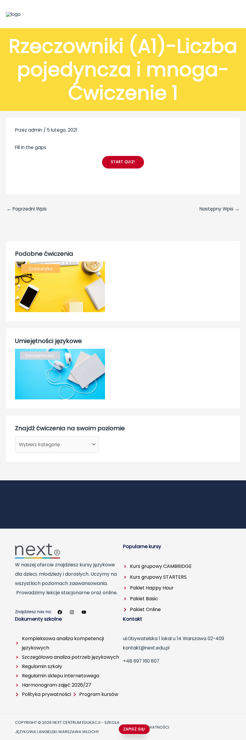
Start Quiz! (123, 162)
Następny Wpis (219, 209)
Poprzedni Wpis (27, 209)
